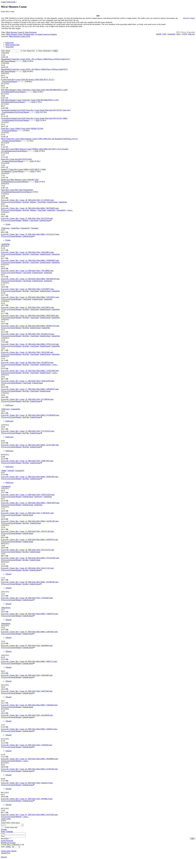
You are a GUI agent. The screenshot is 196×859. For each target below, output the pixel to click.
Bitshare (33, 202)
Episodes (9, 831)
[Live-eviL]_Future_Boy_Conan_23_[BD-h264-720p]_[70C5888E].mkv (27, 271)
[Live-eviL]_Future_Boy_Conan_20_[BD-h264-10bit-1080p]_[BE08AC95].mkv (30, 326)
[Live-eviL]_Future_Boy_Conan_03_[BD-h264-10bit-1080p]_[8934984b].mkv (29, 759)
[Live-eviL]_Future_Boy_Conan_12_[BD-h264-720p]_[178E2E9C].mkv (27, 513)
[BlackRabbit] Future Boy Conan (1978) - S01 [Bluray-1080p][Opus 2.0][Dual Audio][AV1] (34, 69)
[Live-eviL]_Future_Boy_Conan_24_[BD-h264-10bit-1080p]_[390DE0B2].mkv (30, 260)
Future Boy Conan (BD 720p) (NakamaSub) (17, 190)
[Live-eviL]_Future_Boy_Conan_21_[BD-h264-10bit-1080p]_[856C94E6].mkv (30, 315)
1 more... (70, 210)
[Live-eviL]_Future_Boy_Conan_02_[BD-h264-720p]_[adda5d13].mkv (27, 783)
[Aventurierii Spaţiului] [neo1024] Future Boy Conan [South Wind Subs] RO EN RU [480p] (34, 118)
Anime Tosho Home (8, 2)
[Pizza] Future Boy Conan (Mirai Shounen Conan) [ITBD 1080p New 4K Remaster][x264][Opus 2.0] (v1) (39, 139)
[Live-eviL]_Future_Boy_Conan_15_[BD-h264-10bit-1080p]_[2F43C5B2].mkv (30, 445)
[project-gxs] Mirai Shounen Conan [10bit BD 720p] (20, 180)
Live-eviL (6, 202)
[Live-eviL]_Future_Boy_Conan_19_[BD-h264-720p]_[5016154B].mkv (27, 352)
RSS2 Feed (9, 43)
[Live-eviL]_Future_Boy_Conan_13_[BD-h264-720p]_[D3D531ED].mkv (28, 495)
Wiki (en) (191, 34)
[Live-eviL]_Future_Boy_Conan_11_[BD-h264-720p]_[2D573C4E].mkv (27, 531)
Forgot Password (7, 841)
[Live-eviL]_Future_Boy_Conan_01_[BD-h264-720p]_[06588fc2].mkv (27, 799)
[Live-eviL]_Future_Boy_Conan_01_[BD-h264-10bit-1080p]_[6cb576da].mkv (29, 815)
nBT (2, 61)
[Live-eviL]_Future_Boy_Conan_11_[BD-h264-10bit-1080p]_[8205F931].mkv (29, 539)
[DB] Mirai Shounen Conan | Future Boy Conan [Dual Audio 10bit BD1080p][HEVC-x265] (34, 90)
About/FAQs (5, 853)
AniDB (158, 34)
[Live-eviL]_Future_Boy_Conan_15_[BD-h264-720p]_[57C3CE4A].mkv (27, 431)
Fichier (7, 224)
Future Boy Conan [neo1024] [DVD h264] (16, 159)
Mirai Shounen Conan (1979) (19, 36)
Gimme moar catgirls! (8, 851)
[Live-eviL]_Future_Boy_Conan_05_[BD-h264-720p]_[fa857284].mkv (27, 691)
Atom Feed (9, 47)
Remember (5, 838)
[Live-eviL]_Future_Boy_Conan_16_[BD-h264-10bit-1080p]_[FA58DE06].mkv (30, 415)
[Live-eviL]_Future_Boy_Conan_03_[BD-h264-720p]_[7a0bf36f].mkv (26, 745)
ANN (164, 34)
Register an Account (8, 843)
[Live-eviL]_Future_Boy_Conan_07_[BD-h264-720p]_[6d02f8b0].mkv (27, 645)
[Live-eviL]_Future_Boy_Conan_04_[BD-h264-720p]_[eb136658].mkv (27, 715)
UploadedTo (60, 210)
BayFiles (26, 202)
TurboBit (10, 470)
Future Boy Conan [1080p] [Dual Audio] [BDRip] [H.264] (22, 128)
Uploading (34, 228)
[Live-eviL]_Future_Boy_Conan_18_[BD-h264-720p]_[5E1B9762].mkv (27, 362)
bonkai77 (9, 171)
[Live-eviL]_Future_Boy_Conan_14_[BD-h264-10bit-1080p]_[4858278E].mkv (29, 477)
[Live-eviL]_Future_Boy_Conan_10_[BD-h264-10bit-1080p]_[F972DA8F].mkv (30, 558)
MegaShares (6, 608)
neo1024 (15, 112)
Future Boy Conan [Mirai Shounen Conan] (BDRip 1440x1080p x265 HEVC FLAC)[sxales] (34, 149)
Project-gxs (13, 182)
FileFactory (6, 228)
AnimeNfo (171, 34)
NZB (25, 61)
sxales (14, 151)
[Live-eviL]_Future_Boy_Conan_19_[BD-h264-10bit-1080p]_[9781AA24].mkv (30, 344)
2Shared (8, 574)
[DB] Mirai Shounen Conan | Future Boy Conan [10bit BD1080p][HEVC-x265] (30, 100)
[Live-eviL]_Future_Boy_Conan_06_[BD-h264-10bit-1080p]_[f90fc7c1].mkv (29, 661)
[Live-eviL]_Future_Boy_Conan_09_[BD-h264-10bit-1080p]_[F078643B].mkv (30, 582)
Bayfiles (25, 552)
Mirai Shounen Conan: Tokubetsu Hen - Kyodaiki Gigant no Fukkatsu (31, 34)
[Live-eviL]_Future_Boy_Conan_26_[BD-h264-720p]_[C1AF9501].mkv (27, 200)
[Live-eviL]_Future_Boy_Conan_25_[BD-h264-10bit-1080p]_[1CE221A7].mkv (30, 234)
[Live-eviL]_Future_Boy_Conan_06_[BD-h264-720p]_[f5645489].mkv (27, 675)
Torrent (6, 61)
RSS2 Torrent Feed (12, 45)
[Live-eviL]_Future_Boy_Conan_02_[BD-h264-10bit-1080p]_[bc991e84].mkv (29, 769)
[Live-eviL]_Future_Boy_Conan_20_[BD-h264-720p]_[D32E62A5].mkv (27, 334)
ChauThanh (41, 202)
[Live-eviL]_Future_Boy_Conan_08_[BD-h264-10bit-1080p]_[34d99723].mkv (29, 614)
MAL (178, 34)
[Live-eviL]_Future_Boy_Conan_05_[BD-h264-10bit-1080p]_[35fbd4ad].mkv (29, 705)
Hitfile (4, 470)
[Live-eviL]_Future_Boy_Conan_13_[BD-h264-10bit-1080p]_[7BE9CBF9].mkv (30, 503)
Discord (4, 857)
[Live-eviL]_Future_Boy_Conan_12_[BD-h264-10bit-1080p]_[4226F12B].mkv (30, 521)
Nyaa (3, 81)
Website (9, 92)
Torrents (4, 829)
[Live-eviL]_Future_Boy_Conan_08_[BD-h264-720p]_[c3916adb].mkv (27, 598)
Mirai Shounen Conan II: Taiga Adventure (21, 32)
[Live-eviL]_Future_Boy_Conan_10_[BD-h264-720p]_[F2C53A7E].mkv (27, 550)
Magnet (12, 61)
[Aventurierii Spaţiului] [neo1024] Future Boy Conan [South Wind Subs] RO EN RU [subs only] (36, 110)
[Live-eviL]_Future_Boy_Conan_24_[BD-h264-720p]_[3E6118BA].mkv (27, 252)
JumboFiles (63, 202)
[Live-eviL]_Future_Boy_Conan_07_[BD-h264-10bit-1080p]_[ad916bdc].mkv (29, 632)
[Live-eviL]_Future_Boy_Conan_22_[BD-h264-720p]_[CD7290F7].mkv (27, 289)
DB (13, 92)
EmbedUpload (52, 202)
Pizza (8, 141)
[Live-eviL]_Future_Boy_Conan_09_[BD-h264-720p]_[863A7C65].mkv (27, 568)
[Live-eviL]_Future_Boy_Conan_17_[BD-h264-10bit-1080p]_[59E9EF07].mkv (30, 389)
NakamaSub (16, 192)
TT (2, 182)
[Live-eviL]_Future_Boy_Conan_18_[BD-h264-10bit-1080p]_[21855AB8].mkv (30, 371)
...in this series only (10, 827)
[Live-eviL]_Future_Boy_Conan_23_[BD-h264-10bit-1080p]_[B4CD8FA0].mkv (30, 279)
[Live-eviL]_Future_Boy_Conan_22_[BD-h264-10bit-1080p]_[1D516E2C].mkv (30, 297)
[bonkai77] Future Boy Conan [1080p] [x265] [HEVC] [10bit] (23, 169)
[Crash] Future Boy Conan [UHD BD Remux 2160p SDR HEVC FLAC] (27, 79)
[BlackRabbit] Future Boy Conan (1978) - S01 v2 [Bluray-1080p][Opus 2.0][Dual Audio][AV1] (35, 59)
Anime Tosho (6, 819)
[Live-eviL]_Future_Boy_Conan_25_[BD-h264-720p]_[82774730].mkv (27, 218)
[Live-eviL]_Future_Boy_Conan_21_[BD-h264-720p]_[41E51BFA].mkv (27, 307)
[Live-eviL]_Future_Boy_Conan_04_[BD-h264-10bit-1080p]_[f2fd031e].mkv (29, 729)
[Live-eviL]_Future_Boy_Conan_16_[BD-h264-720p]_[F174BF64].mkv (27, 399)
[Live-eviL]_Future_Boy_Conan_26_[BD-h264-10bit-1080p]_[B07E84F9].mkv (30, 208)
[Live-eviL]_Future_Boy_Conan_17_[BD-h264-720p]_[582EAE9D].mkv (27, 381)
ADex (3, 102)
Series (3, 831)
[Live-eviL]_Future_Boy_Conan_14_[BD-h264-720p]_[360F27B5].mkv (27, 461)
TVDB (184, 34)
